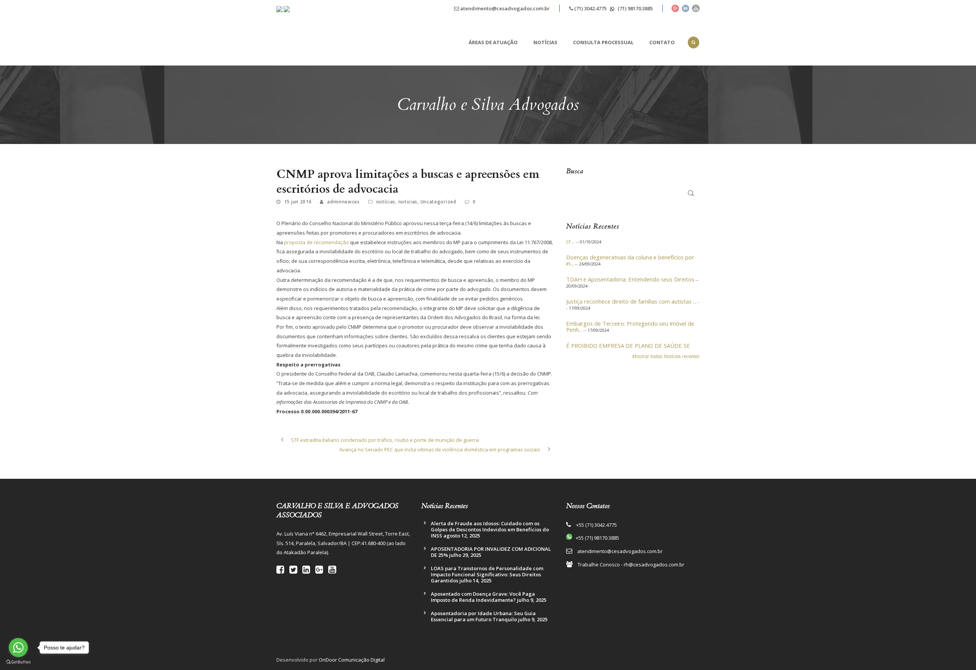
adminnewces (343, 201)
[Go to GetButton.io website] (18, 662)
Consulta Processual (603, 42)
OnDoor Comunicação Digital (352, 659)
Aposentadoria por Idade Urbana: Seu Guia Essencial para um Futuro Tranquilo (483, 616)
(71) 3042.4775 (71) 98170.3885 (613, 8)
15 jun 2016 (298, 201)
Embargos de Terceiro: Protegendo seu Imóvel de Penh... (630, 319)
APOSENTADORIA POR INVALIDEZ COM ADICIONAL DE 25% (491, 551)
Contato (662, 42)
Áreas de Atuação (493, 42)
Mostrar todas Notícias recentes (666, 356)
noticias (408, 201)
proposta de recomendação (316, 242)
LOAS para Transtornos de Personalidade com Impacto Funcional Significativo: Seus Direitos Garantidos (487, 574)
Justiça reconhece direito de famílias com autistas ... (631, 294)
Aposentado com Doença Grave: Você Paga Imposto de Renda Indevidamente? (483, 596)
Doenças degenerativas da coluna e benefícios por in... (630, 253)
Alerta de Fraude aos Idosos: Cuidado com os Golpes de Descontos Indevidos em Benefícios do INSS (490, 529)
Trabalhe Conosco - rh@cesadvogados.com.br (631, 564)
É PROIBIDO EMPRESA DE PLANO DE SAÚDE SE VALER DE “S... (628, 341)
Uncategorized (438, 201)
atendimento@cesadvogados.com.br (504, 8)
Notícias (545, 42)
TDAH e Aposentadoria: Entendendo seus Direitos (630, 272)
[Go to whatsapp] (18, 647)
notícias (386, 201)
